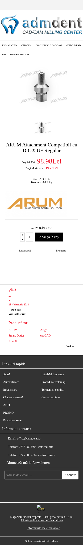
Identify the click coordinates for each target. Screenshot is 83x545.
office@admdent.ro (28, 438)
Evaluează (61, 250)
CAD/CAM (26, 45)
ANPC (7, 405)
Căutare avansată (13, 397)
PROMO (8, 412)
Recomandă (25, 250)
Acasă (6, 374)
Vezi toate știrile (17, 313)
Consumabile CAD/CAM (49, 45)
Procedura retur (12, 420)
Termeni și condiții (53, 389)
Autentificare (11, 382)
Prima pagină (9, 45)
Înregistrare (10, 389)
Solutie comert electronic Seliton (41, 541)
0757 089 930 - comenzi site (36, 446)
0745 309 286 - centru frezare (37, 455)
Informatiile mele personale (43, 528)
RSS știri (16, 309)
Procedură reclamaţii (54, 382)
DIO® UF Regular (20, 54)
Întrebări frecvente (53, 374)
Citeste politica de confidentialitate (42, 520)
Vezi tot (70, 346)
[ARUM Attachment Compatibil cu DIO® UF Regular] (41, 111)
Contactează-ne (51, 397)
